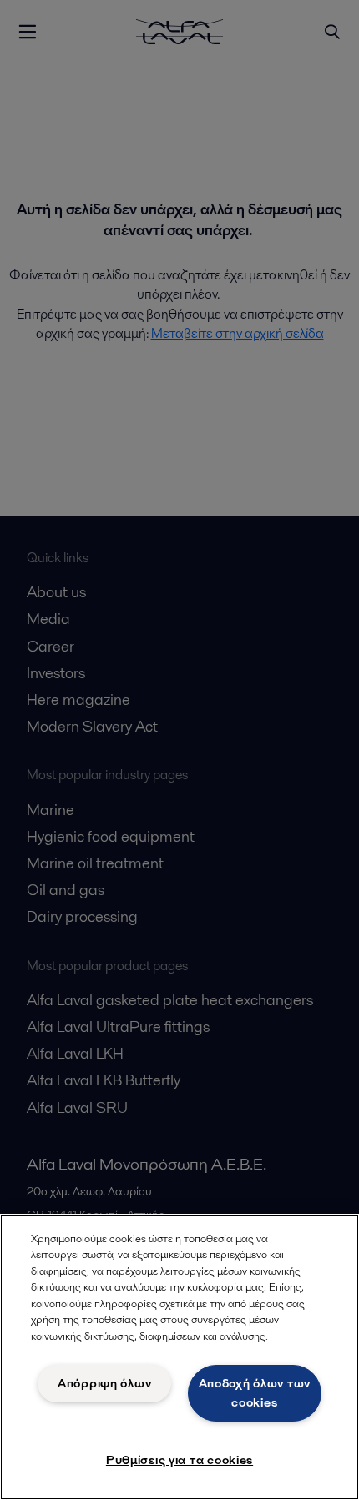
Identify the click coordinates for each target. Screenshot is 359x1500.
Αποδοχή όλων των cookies (255, 1393)
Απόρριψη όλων (104, 1383)
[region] (179, 1357)
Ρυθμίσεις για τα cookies (179, 1460)
